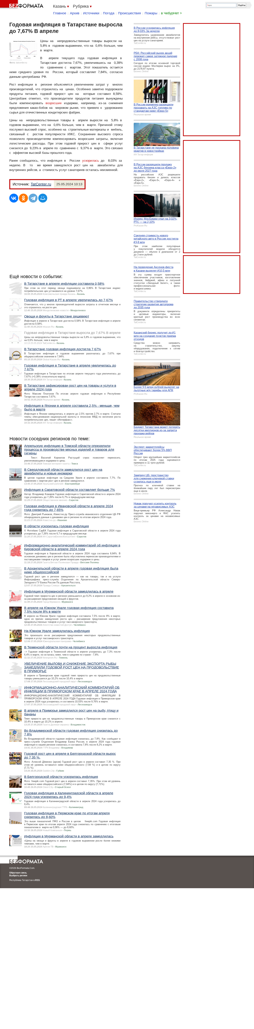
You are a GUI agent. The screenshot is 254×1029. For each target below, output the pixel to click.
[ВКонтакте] (13, 198)
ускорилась (90, 160)
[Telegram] (33, 198)
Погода (108, 13)
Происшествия (129, 13)
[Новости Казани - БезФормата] (22, 4)
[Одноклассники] (23, 198)
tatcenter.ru (21, 62)
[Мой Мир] (42, 198)
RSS (37, 880)
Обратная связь (18, 872)
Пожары (151, 13)
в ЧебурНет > (171, 13)
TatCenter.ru (41, 184)
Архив (74, 13)
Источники (91, 13)
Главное (59, 13)
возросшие (54, 103)
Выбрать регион (18, 875)
